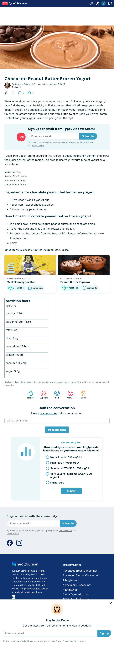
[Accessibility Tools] (91, 3)
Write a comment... (18, 420)
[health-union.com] (25, 565)
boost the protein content (80, 155)
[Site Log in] (97, 3)
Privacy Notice (62, 641)
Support (43, 394)
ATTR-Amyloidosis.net (77, 599)
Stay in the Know (57, 620)
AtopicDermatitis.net (76, 594)
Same (82, 394)
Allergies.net (70, 580)
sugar (30, 118)
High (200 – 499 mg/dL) (64, 462)
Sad (55, 394)
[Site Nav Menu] (109, 3)
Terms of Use (80, 641)
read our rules (48, 413)
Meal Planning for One (21, 282)
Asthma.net (70, 589)
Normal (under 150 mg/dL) (66, 457)
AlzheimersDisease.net (77, 585)
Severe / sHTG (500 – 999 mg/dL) (70, 468)
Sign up (104, 633)
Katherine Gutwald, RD (25, 84)
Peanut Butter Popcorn (75, 282)
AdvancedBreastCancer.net (80, 570)
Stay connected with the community (32, 516)
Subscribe (88, 136)
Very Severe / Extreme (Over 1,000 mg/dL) (71, 475)
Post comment (57, 429)
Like (29, 394)
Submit (71, 490)
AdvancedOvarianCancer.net (81, 575)
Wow (69, 394)
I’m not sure (57, 482)
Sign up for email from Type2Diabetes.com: (61, 129)
